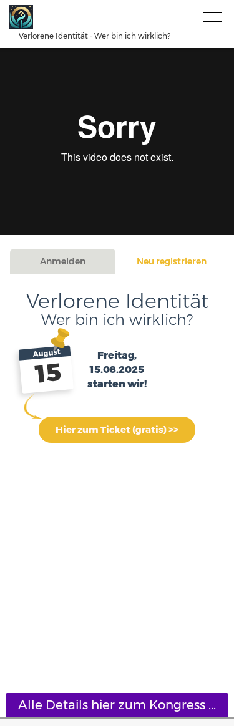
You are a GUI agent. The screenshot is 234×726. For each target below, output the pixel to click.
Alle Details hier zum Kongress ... (117, 704)
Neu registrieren (172, 261)
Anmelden (62, 261)
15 (48, 374)
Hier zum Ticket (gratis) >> (117, 429)
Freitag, (117, 355)
